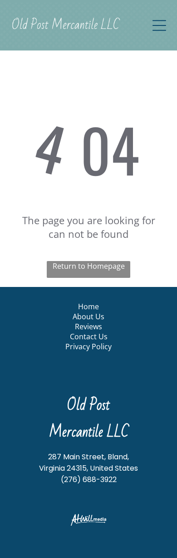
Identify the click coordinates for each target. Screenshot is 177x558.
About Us (88, 317)
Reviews (88, 327)
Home (88, 307)
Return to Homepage (89, 266)
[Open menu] (159, 25)
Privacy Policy (88, 347)
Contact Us (89, 337)
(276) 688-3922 (89, 479)
